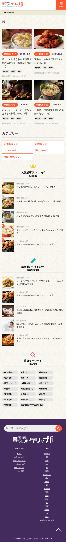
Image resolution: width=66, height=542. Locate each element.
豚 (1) (42, 394)
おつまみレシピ (11, 143)
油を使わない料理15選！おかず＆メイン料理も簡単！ (39, 201)
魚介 (47, 464)
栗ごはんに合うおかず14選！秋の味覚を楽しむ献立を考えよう (17, 63)
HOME (9, 12)
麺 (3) (24, 372)
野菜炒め (47, 488)
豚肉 (47, 499)
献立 (13, 71)
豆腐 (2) (8, 399)
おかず (6, 71)
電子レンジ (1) (11, 383)
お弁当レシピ (42, 54)
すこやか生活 (10, 150)
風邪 (47, 471)
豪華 (47, 496)
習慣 (47, 517)
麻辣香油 (47, 453)
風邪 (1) (43, 377)
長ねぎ (47, 481)
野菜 (47, 492)
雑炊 (47, 478)
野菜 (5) (43, 388)
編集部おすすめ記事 (47, 520)
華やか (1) (26, 399)
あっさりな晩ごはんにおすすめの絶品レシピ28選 (37, 215)
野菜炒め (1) (27, 388)
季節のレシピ (10, 54)
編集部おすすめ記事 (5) (32, 405)
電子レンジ (47, 474)
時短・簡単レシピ (12, 156)
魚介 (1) (8, 377)
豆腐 (47, 506)
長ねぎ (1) (45, 383)
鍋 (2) (7, 388)
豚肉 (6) (25, 394)
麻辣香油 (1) (10, 372)
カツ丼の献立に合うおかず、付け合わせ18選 (35, 187)
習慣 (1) (8, 405)
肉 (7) (42, 399)
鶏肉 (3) (43, 372)
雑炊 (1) (26, 383)
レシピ (6, 118)
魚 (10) (25, 377)
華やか (47, 510)
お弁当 (38, 68)
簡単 (51, 68)
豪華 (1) (8, 394)
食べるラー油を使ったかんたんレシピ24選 (34, 244)
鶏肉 (47, 460)
